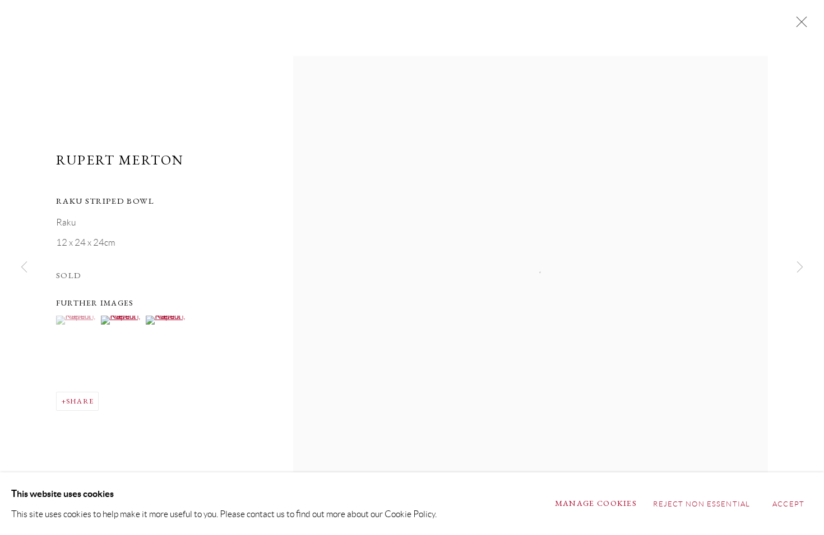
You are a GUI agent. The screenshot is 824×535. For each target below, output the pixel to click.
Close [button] (798, 25)
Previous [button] (24, 267)
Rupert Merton (120, 159)
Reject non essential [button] (701, 504)
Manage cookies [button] (596, 503)
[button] (77, 320)
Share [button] (80, 401)
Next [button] (800, 267)
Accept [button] (788, 504)
